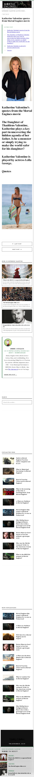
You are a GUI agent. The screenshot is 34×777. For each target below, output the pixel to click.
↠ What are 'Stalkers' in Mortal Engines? (23, 502)
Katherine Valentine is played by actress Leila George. (16, 46)
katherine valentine (13, 8)
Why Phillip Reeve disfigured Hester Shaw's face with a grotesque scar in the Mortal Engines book (23, 523)
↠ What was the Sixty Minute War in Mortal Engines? (23, 657)
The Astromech (13, 369)
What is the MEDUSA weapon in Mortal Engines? (23, 556)
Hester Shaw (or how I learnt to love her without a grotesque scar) (23, 535)
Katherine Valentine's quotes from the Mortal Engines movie (18, 31)
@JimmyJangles (20, 352)
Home (3, 8)
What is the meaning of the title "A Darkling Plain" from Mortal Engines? (23, 491)
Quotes (9, 50)
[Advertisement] (17, 429)
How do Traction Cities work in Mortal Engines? (23, 481)
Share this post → (10, 374)
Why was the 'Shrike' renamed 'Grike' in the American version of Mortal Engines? (23, 545)
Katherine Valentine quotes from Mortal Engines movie (16, 19)
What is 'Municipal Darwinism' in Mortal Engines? (23, 471)
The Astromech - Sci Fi (17, 743)
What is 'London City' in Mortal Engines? (23, 677)
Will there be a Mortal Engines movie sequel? (23, 636)
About (11, 352)
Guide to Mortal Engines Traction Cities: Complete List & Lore (23, 460)
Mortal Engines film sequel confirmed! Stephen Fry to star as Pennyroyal (23, 512)
